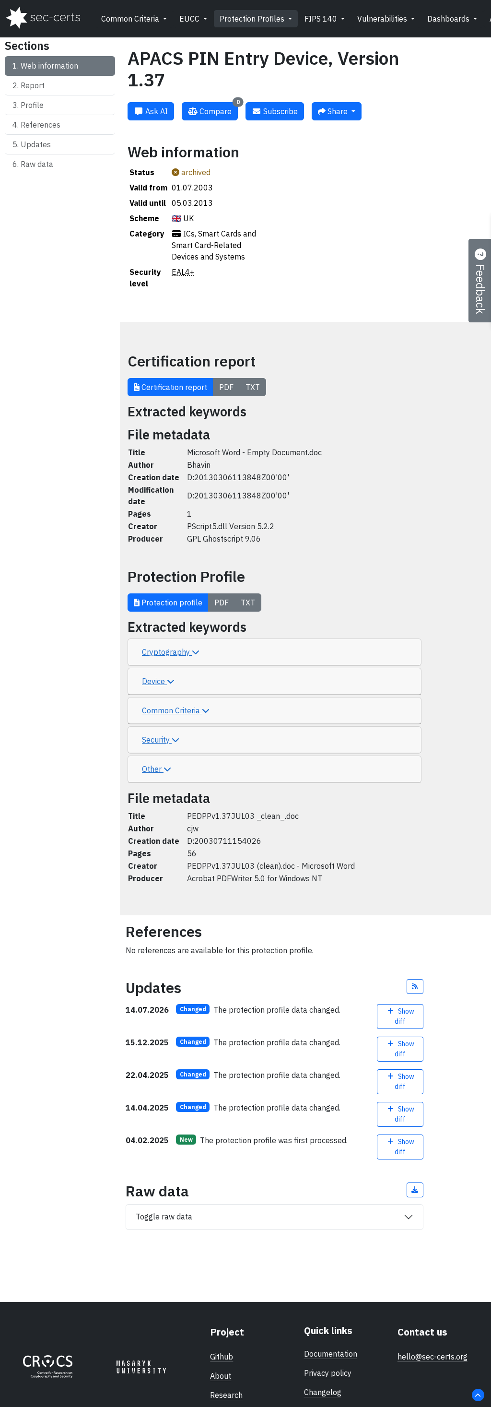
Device (154, 681)
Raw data (37, 164)
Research (226, 1395)
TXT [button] (253, 387)
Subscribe (279, 111)
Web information (49, 66)
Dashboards (449, 19)
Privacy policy (327, 1373)
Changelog (322, 1392)
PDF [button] (226, 387)
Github (221, 1356)
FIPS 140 (321, 19)
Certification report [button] (173, 387)
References (40, 125)
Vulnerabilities (383, 19)
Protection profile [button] (171, 602)
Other (153, 769)
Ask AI (155, 111)
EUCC (190, 19)
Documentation (330, 1354)
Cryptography (167, 652)
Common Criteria (131, 19)
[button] (415, 986)
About (220, 1376)
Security (157, 740)
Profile (32, 105)
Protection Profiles (253, 19)
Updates (36, 144)
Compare (218, 109)
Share (338, 111)
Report (33, 85)
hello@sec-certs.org (432, 1356)
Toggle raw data (164, 1216)
